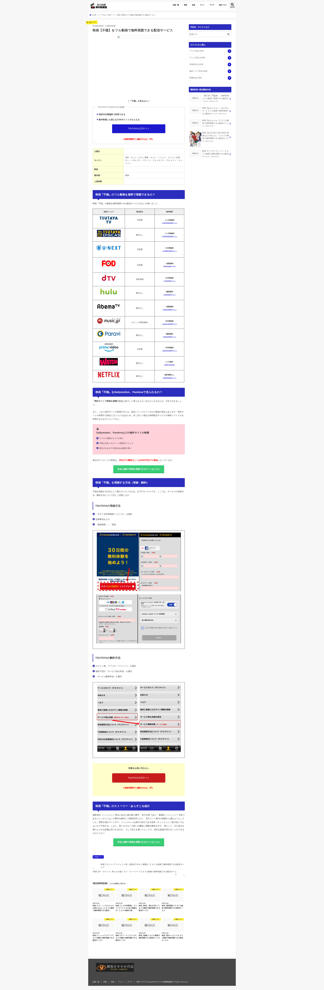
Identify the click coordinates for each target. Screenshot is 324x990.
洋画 (193, 5)
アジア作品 (196, 51)
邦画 (185, 5)
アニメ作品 (197, 58)
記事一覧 (176, 5)
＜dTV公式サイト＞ (169, 281)
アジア (212, 5)
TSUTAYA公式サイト (138, 128)
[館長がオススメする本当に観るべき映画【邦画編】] (115, 967)
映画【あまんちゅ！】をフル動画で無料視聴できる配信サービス (215, 123)
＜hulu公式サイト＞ (169, 294)
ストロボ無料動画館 (165, 982)
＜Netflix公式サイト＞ (169, 378)
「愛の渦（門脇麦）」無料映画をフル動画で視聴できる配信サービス (215, 98)
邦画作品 (195, 78)
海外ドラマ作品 (198, 71)
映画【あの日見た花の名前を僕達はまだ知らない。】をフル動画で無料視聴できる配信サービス (215, 137)
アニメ (202, 5)
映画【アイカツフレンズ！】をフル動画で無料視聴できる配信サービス (215, 154)
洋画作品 (196, 64)
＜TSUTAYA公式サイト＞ (169, 223)
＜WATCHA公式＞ (169, 365)
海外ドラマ (223, 5)
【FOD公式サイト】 (169, 266)
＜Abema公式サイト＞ (169, 309)
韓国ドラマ (99, 857)
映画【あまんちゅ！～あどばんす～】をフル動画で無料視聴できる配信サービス (215, 111)
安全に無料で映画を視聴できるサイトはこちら (138, 469)
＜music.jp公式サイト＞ (169, 324)
